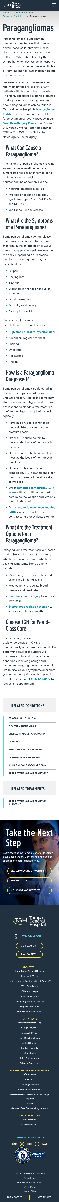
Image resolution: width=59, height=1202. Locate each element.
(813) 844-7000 (31, 936)
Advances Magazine (29, 997)
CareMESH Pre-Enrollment (29, 1090)
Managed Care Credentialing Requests (29, 1108)
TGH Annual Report (29, 991)
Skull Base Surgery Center (20, 123)
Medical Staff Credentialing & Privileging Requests (29, 1097)
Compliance (30, 1178)
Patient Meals (29, 1053)
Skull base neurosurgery (24, 596)
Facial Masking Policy (29, 1038)
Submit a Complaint (29, 1063)
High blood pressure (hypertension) (32, 332)
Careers (29, 1104)
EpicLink (29, 1080)
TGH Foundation (29, 986)
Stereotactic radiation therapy (29, 607)
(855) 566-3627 (40, 679)
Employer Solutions (29, 1007)
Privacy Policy (29, 1187)
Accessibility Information (29, 1023)
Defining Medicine (30, 1085)
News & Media (29, 1120)
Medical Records (29, 1048)
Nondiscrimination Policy (29, 1012)
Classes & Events (29, 1033)
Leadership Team (29, 976)
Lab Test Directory (29, 1043)
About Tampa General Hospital (29, 971)
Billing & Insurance (29, 1028)
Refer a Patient (29, 1074)
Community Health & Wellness (29, 1002)
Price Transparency (29, 1058)
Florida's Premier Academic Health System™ (29, 981)
